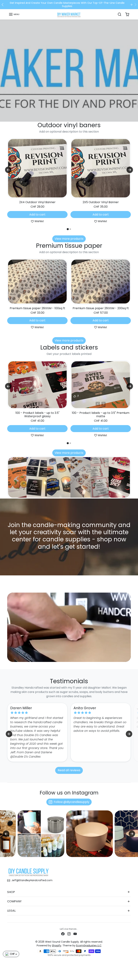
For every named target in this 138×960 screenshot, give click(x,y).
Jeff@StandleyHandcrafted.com (32, 880)
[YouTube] (75, 933)
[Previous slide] (8, 283)
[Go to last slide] (8, 170)
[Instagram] (69, 933)
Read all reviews (69, 770)
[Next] (40, 299)
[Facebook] (63, 933)
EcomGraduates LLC (89, 945)
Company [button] (14, 901)
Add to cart (37, 214)
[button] (14, 14)
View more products (69, 239)
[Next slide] (129, 170)
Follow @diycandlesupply (71, 802)
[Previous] (34, 299)
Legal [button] (11, 911)
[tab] (68, 229)
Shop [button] (11, 892)
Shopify (56, 945)
